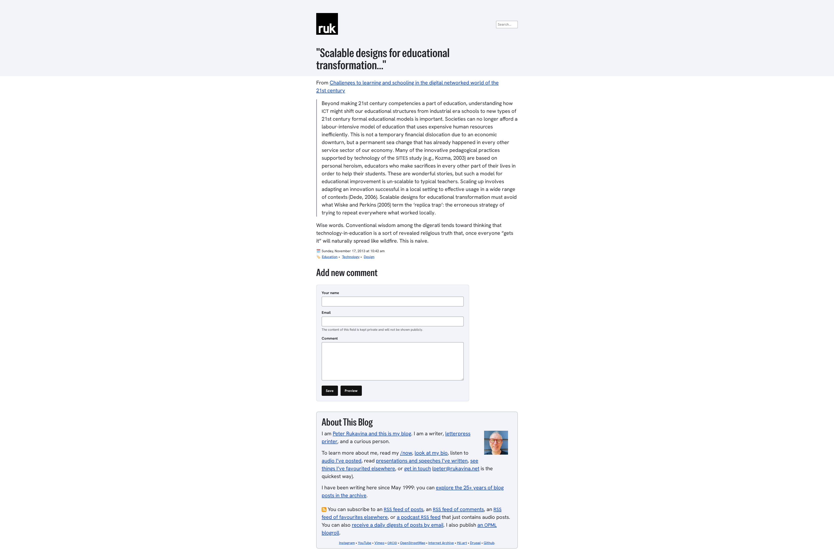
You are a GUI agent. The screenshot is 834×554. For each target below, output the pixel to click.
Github (489, 543)
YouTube (364, 543)
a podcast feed (418, 517)
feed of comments (458, 509)
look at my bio (431, 452)
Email (326, 312)
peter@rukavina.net (456, 468)
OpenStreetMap (412, 543)
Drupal (475, 543)
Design (369, 257)
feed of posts (403, 509)
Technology (350, 257)
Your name (330, 292)
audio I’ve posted (341, 460)
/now (406, 452)
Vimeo (379, 543)
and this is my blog (372, 433)
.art (462, 543)
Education (330, 257)
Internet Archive (441, 543)
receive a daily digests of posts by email (397, 524)
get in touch (417, 468)
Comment (330, 338)
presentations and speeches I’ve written (422, 460)
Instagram (347, 543)
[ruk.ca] (417, 24)
